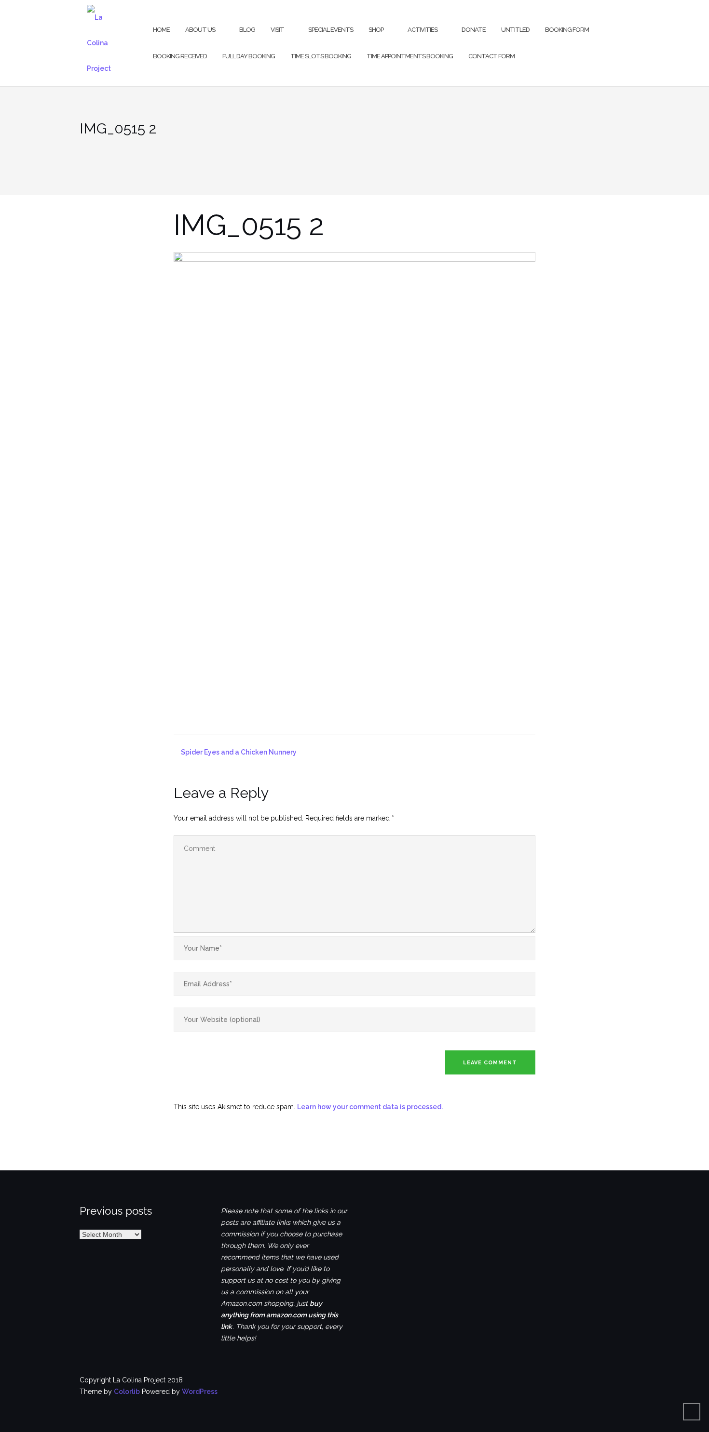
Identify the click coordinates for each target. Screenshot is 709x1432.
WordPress (200, 1391)
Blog (247, 29)
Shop (375, 29)
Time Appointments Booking (410, 56)
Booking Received (180, 56)
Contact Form (491, 56)
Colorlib (127, 1391)
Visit (277, 29)
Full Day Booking (248, 56)
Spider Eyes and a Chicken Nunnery (239, 752)
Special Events (330, 29)
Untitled (515, 29)
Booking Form (567, 29)
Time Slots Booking (320, 56)
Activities (422, 29)
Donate (474, 29)
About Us (200, 29)
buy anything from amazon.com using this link (279, 1314)
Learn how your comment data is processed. (370, 1107)
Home (161, 29)
